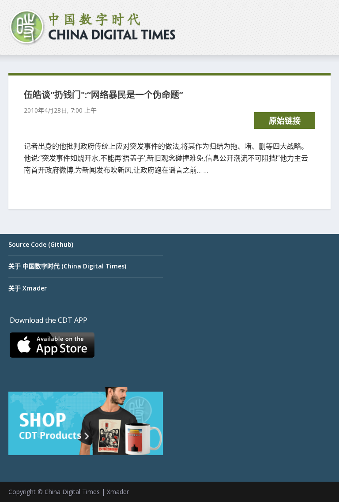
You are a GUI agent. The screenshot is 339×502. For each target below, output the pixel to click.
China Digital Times (72, 491)
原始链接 (285, 120)
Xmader (118, 491)
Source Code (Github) (40, 244)
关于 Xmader (27, 288)
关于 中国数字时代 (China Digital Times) (67, 266)
